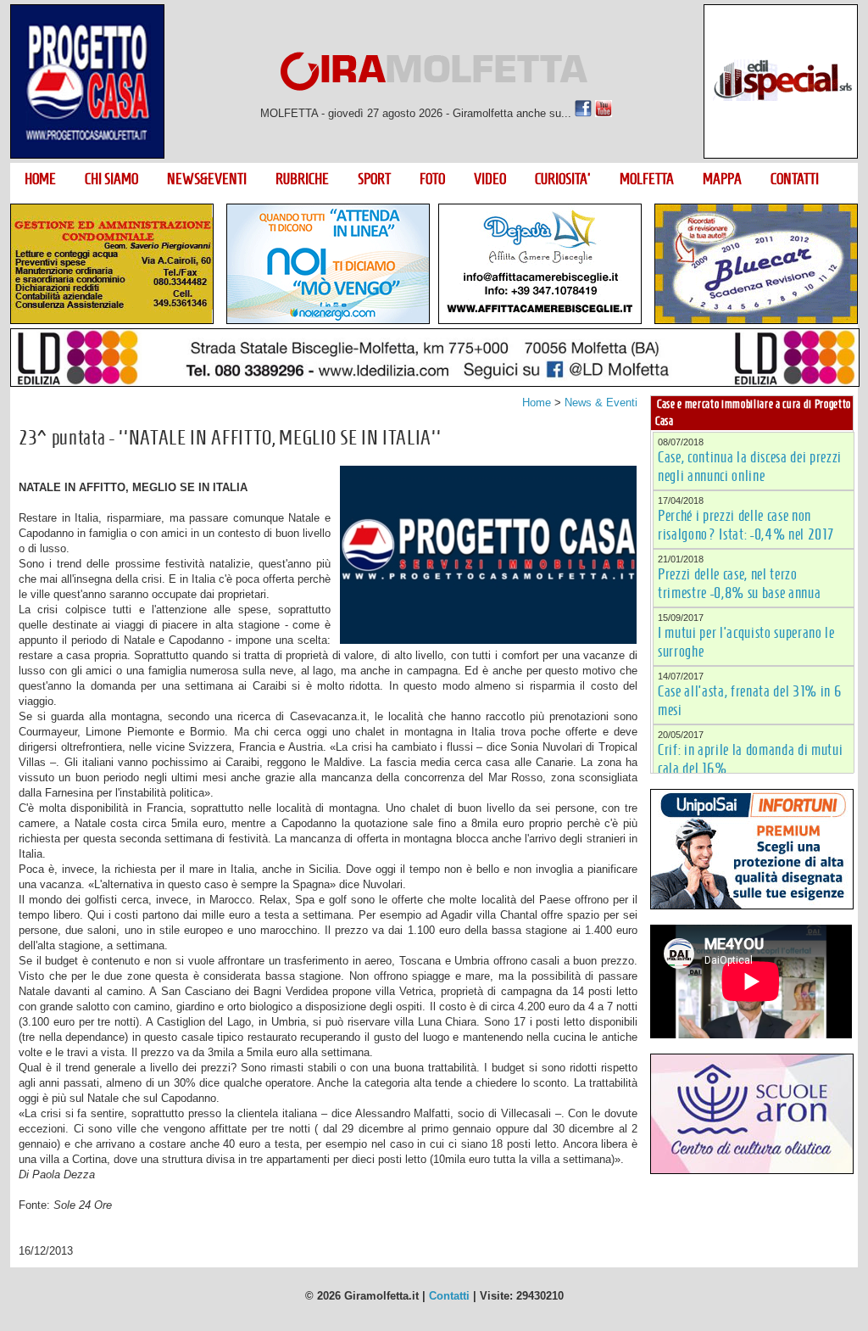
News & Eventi (601, 402)
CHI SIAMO (111, 179)
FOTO (432, 179)
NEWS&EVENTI (207, 179)
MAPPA (722, 179)
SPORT (374, 179)
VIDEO (490, 179)
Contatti (449, 1295)
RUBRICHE (302, 179)
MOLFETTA (647, 179)
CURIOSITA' (563, 179)
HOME (40, 179)
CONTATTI (795, 179)
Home (536, 402)
